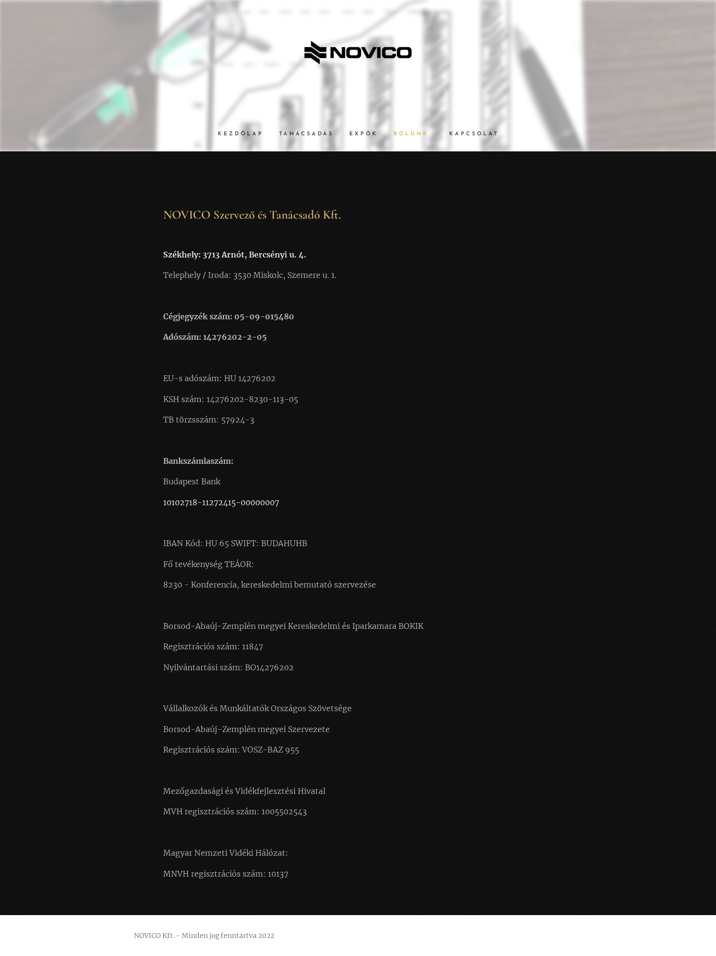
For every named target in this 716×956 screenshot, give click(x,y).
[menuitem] (244, 134)
